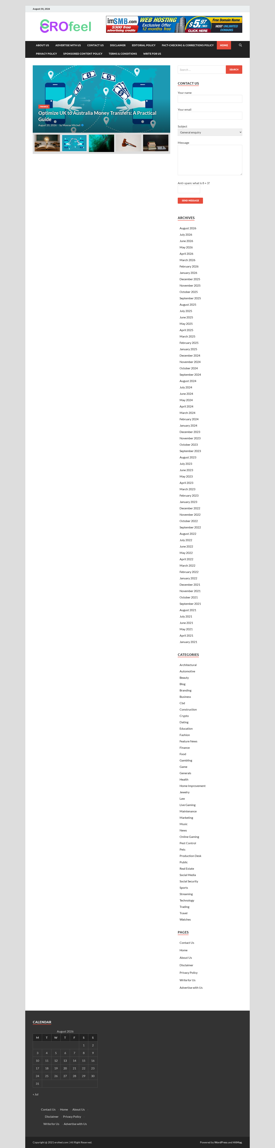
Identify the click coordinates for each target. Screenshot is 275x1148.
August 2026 (188, 228)
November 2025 (190, 285)
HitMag (237, 1142)
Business (185, 696)
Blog (182, 684)
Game (183, 766)
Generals (185, 773)
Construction (188, 709)
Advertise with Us (68, 45)
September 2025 (190, 298)
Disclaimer (118, 45)
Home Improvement (193, 785)
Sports (184, 887)
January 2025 (188, 349)
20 (65, 1068)
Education (186, 728)
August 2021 (188, 610)
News (183, 830)
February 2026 (189, 266)
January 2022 (188, 578)
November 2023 (190, 438)
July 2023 (186, 463)
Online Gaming (189, 836)
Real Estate (187, 868)
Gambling (186, 760)
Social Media (188, 875)
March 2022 (187, 565)
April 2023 (186, 482)
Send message (190, 200)
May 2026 (186, 247)
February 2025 (189, 342)
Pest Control (188, 843)
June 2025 (186, 317)
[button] (164, 99)
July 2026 (186, 234)
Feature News (188, 741)
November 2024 (190, 362)
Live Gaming (187, 805)
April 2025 (186, 330)
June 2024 (186, 393)
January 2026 (188, 272)
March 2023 (187, 489)
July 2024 (186, 387)
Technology (187, 900)
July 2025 (186, 311)
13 (65, 1060)
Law (182, 798)
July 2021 (186, 616)
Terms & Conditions (123, 53)
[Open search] (240, 45)
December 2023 (190, 432)
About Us (42, 45)
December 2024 (190, 355)
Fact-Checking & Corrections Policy (188, 45)
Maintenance (188, 811)
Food (183, 754)
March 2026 (187, 260)
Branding (185, 690)
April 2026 (186, 253)
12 (56, 1060)
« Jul (35, 1094)
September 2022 (190, 527)
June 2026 (186, 241)
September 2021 (190, 603)
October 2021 (189, 597)
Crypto (184, 715)
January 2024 (188, 425)
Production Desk (191, 855)
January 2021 (188, 642)
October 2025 (189, 292)
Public (184, 862)
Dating (184, 722)
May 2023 (186, 476)
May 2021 (186, 629)
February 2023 (189, 495)
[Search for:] (210, 69)
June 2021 (186, 622)
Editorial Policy (143, 45)
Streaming (186, 894)
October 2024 (189, 368)
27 (65, 1076)
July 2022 (186, 540)
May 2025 (186, 323)
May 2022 (186, 552)
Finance (44, 106)
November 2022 (190, 514)
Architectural (188, 665)
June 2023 (186, 470)
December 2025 (190, 279)
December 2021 (190, 584)
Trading (184, 906)
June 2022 (186, 546)
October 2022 (189, 521)
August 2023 (188, 457)
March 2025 (187, 336)
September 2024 (190, 374)
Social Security (189, 881)
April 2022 (186, 559)
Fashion (185, 735)
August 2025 (188, 304)
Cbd (182, 703)
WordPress (220, 1142)
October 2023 (189, 444)
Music (183, 824)
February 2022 (189, 572)
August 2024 (188, 381)
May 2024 (186, 400)
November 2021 (190, 591)
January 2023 (188, 502)
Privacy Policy (46, 53)
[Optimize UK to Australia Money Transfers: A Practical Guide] (101, 99)
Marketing (186, 817)
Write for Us (152, 53)
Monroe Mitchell (71, 125)
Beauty (184, 677)
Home (224, 45)
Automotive (187, 671)
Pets (182, 849)
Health (184, 779)
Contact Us (95, 45)
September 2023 (190, 451)
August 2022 (188, 533)
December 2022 (190, 508)
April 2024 (186, 406)
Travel (183, 913)
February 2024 (189, 419)
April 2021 (186, 635)
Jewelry (185, 792)
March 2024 (187, 412)
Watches (185, 919)
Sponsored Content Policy (82, 53)
